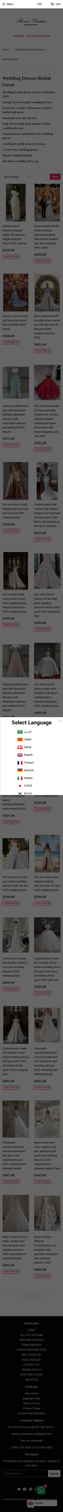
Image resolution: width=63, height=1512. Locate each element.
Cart (57, 4)
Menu (10, 4)
